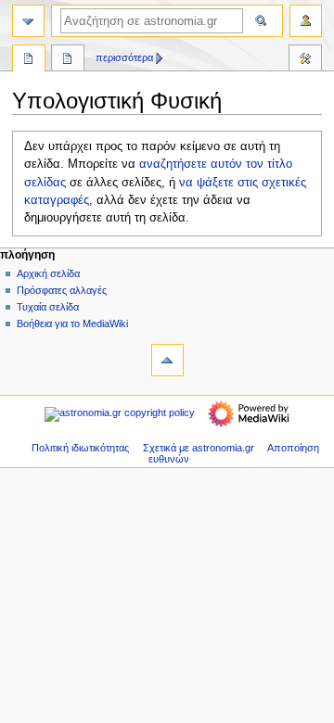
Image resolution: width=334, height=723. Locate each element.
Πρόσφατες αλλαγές (62, 290)
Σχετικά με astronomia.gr (198, 447)
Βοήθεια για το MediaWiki (72, 323)
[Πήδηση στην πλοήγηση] (28, 21)
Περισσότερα (124, 57)
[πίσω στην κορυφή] (167, 360)
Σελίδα (29, 60)
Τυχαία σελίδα (48, 306)
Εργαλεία (305, 60)
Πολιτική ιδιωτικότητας (80, 447)
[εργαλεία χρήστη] (305, 21)
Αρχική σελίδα (48, 273)
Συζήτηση (68, 60)
